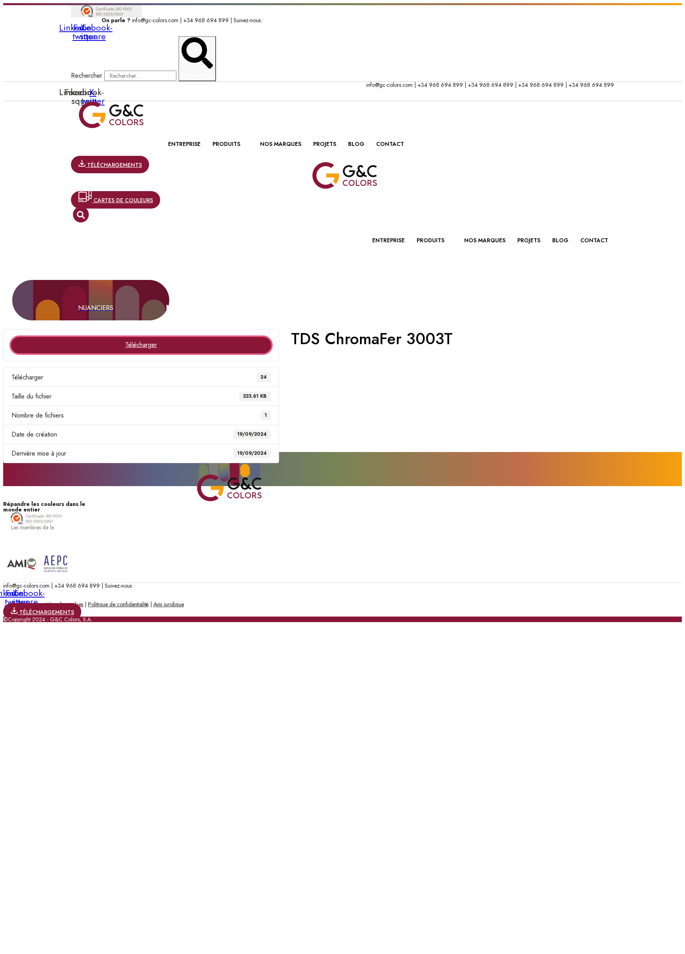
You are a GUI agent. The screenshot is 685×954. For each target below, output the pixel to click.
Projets (324, 144)
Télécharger (141, 344)
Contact (390, 144)
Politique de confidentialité (118, 604)
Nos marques (280, 144)
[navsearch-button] (81, 214)
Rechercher (87, 75)
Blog (356, 144)
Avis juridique (168, 604)
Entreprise (184, 144)
